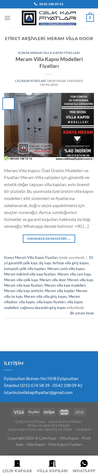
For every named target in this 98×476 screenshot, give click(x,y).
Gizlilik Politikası (65, 422)
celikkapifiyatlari (30, 81)
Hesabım (83, 430)
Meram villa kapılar (59, 291)
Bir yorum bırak (82, 313)
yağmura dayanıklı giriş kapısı (43, 307)
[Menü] (7, 18)
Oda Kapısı (36, 444)
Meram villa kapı (80, 280)
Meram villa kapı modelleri (64, 285)
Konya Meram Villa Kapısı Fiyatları (49, 52)
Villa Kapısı (69, 438)
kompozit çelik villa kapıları (25, 268)
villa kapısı (27, 302)
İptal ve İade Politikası (49, 425)
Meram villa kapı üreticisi (23, 291)
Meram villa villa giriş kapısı (45, 296)
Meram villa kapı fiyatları (23, 285)
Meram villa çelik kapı (21, 280)
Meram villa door (52, 280)
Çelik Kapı (47, 438)
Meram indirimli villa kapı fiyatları (30, 274)
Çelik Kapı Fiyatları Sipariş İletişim (40, 430)
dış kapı (45, 263)
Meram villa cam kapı (74, 274)
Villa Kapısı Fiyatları (65, 444)
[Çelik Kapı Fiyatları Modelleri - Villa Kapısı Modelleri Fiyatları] (49, 18)
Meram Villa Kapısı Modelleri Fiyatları (49, 62)
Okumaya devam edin (49, 239)
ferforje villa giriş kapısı (70, 263)
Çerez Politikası (30, 422)
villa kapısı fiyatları (50, 302)
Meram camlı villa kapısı (66, 268)
